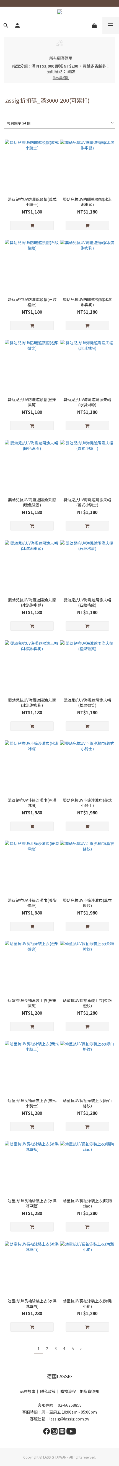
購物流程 (68, 1391)
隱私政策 (48, 1391)
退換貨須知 (89, 1391)
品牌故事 (27, 1391)
